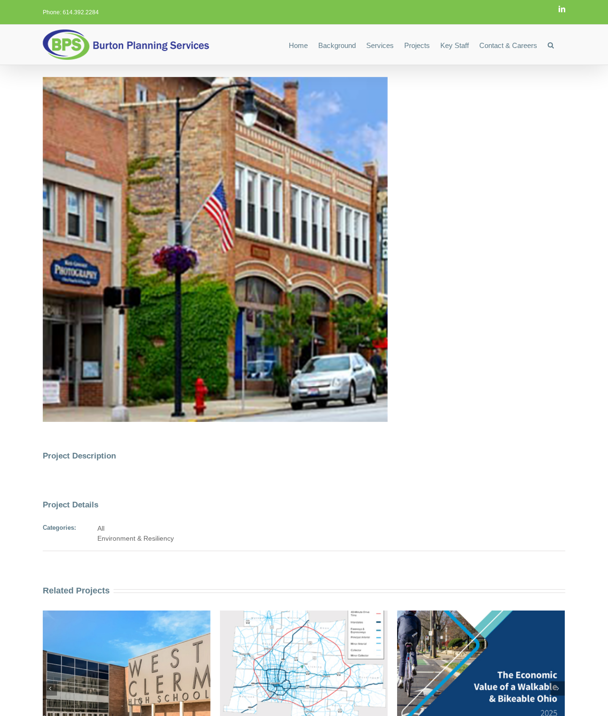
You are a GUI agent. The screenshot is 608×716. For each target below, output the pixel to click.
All (100, 528)
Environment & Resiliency (135, 538)
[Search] (551, 45)
